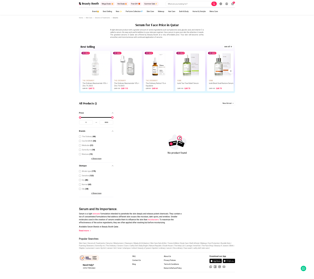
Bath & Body (184, 11)
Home (81, 18)
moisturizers (153, 219)
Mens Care (214, 11)
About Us (167, 256)
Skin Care (150, 11)
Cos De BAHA (89, 141)
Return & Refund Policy (173, 268)
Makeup (161, 11)
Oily (85, 189)
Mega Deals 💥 (107, 4)
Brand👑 (95, 11)
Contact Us (136, 260)
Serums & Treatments (102, 18)
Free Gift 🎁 (135, 4)
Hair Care (171, 11)
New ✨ (119, 11)
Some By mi (88, 150)
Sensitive (88, 176)
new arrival (227, 103)
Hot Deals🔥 (122, 4)
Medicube (87, 145)
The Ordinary (89, 136)
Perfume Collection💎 (134, 11)
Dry (85, 180)
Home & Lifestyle (199, 11)
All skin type (89, 171)
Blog (134, 264)
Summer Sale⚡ (150, 4)
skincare (96, 214)
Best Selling (107, 11)
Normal (86, 184)
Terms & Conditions (171, 264)
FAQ (134, 256)
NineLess (87, 154)
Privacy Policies (170, 260)
